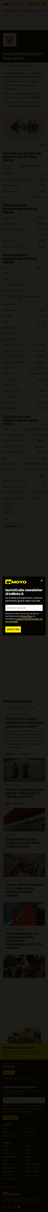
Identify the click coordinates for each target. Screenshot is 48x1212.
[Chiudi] (42, 581)
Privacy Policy (26, 616)
